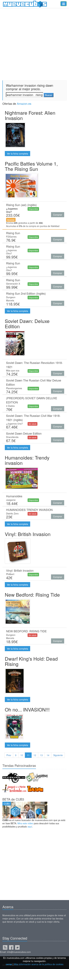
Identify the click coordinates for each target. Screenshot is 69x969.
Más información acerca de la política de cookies (38, 964)
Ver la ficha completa (17, 153)
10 (21, 755)
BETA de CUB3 (13, 799)
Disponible (33, 208)
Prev (8, 755)
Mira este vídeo (25, 823)
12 (35, 755)
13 (41, 755)
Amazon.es (24, 103)
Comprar (57, 214)
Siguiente (58, 755)
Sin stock (32, 423)
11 (28, 755)
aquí (30, 826)
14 (48, 755)
